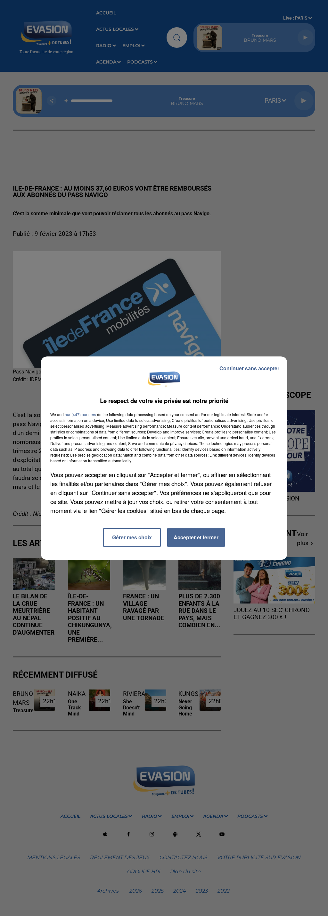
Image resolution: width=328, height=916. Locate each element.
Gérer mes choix (132, 537)
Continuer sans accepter (249, 368)
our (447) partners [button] (80, 414)
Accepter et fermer (196, 537)
